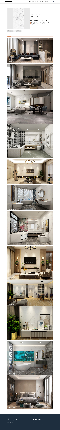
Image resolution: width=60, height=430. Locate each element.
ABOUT (33, 1)
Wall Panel (42, 1)
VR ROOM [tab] (13, 35)
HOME (30, 1)
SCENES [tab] (9, 35)
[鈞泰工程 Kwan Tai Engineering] (8, 1)
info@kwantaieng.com (37, 419)
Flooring (36, 1)
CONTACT (46, 1)
